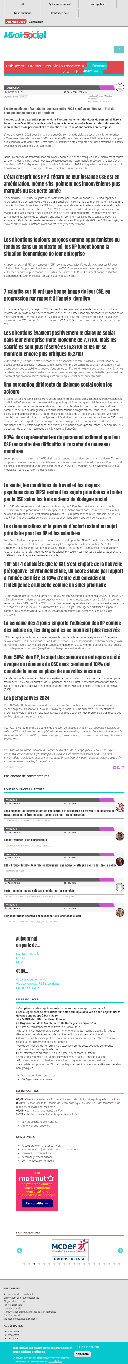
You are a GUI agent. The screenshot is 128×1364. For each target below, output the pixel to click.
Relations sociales (15, 767)
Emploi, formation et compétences (21, 1291)
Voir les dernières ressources (39, 1075)
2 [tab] (29, 1258)
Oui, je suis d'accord (87, 1346)
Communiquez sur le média (38, 1160)
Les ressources (11, 1332)
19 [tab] (114, 1258)
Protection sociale (13, 1298)
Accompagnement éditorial (37, 1157)
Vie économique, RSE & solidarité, (38, 983)
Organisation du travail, (31, 979)
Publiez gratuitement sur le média (41, 1145)
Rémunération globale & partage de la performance (30, 1305)
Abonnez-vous (15, 21)
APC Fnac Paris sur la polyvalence (38, 1049)
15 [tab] (94, 1258)
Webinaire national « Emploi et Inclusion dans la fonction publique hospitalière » (73, 1099)
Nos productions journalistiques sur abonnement (50, 1149)
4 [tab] (39, 1258)
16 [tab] (99, 1258)
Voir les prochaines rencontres (39, 1121)
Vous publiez (98, 4)
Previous (19, 1247)
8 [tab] (59, 1258)
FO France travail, (27, 953)
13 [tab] (84, 1258)
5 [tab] (44, 1258)
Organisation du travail (18, 820)
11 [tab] (74, 1258)
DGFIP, (20, 958)
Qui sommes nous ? (60, 4)
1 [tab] (24, 1258)
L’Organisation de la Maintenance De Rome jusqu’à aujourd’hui (57, 1023)
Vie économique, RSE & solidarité (42, 922)
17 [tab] (104, 1258)
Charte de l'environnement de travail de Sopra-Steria (49, 1027)
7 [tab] (54, 1258)
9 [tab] (64, 1258)
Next (120, 1247)
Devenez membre (95, 68)
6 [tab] (49, 1258)
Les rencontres (11, 1329)
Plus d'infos (55, 1361)
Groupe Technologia (64, 896)
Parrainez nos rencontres (36, 1153)
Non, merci (82, 1353)
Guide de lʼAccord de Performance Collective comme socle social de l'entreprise (65, 1045)
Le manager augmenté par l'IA (44, 1110)
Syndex (23, 97)
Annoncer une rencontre (36, 1125)
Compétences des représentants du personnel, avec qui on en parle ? (61, 1008)
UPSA (20, 962)
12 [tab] (79, 1258)
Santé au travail (34, 896)
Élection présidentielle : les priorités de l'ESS (52, 1114)
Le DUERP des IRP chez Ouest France (41, 1019)
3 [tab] (34, 1258)
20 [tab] (119, 1258)
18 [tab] (109, 1258)
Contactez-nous (60, 13)
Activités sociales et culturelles (19, 1288)
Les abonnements (13, 1325)
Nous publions (22, 13)
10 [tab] (69, 1258)
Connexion (36, 21)
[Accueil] (25, 35)
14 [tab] (89, 1258)
